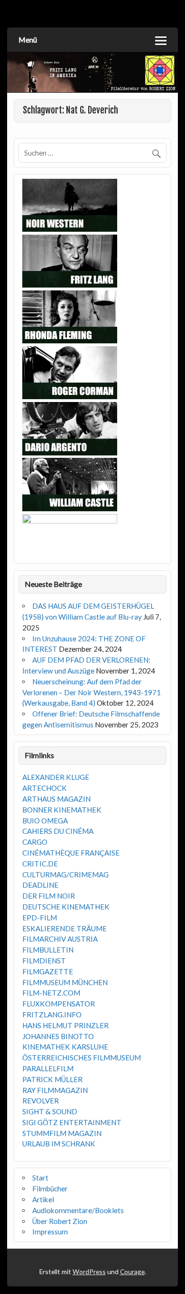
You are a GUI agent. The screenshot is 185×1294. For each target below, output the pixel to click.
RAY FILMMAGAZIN (55, 1090)
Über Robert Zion (59, 1221)
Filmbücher (50, 1188)
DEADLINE (40, 885)
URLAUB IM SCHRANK (58, 1143)
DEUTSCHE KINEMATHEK (66, 906)
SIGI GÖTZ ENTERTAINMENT (71, 1122)
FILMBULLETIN (48, 949)
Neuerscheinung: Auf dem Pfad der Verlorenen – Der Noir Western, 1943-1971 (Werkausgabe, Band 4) (91, 692)
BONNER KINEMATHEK (62, 809)
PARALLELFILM (48, 1068)
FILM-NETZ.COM (51, 992)
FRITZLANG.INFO (52, 1014)
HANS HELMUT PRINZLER (65, 1025)
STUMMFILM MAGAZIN (62, 1133)
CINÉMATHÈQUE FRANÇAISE (71, 852)
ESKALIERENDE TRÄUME (64, 928)
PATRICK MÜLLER (52, 1079)
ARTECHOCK (44, 788)
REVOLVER (40, 1100)
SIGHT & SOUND (49, 1111)
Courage (132, 1272)
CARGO (34, 842)
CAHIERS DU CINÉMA (57, 831)
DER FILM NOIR (48, 896)
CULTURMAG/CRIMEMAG (65, 874)
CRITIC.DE (40, 863)
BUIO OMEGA (45, 820)
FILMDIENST (44, 960)
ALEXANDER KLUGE (55, 777)
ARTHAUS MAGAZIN (56, 799)
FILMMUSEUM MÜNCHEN (65, 982)
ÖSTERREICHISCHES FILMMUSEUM (81, 1057)
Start (40, 1177)
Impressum (50, 1231)
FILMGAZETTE (47, 971)
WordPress (89, 1272)
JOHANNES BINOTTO (58, 1036)
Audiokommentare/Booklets (78, 1210)
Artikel (43, 1199)
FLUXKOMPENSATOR (58, 1003)
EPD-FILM (39, 917)
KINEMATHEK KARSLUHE (65, 1046)
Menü (27, 39)
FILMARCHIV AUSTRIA (60, 939)
